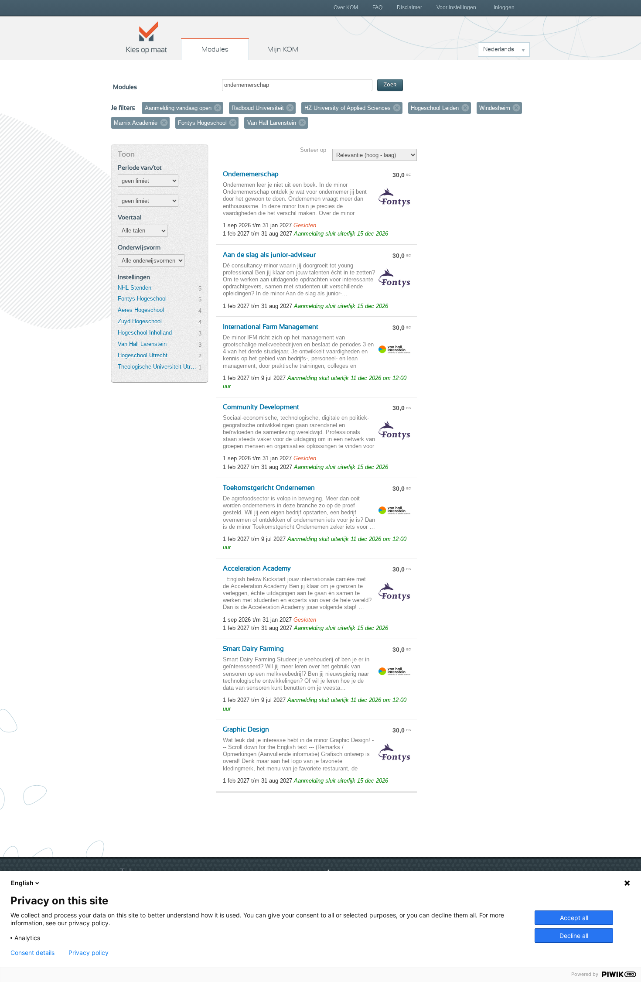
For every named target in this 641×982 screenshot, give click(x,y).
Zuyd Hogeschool (140, 321)
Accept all (574, 917)
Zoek (390, 85)
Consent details (32, 952)
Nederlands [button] (498, 49)
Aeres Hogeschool (141, 310)
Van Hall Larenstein (142, 344)
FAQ (377, 7)
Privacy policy (88, 952)
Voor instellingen (456, 7)
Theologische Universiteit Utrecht (158, 366)
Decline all (573, 935)
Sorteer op (313, 150)
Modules (214, 49)
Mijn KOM (282, 49)
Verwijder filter (217, 107)
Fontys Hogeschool (142, 298)
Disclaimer (409, 7)
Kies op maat (146, 37)
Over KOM (346, 7)
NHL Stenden (134, 287)
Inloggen (504, 7)
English (22, 882)
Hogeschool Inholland (145, 332)
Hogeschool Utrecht (142, 355)
